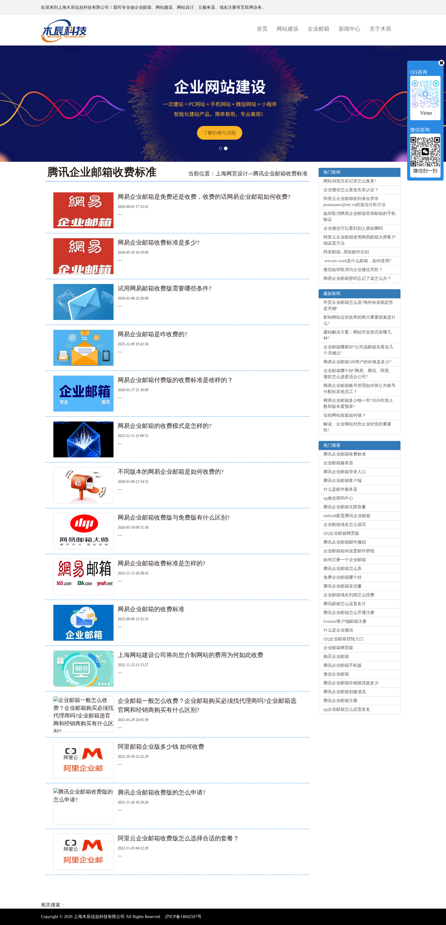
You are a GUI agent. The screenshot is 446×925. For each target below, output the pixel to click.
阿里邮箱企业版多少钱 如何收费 (161, 746)
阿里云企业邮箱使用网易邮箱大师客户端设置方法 (359, 240)
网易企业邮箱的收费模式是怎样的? (164, 425)
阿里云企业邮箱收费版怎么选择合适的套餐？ (178, 838)
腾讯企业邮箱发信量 (342, 586)
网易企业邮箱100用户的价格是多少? (357, 362)
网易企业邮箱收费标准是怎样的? (161, 563)
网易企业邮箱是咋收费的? (152, 334)
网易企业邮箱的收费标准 (151, 609)
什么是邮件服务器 (340, 489)
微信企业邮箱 (336, 674)
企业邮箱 (318, 29)
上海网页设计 (231, 174)
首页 (264, 28)
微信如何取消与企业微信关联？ (353, 269)
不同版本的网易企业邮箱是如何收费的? (171, 471)
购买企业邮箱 (336, 656)
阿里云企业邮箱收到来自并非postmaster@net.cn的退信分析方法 (354, 201)
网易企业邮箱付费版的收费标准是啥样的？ (175, 380)
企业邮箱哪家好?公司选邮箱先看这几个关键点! (358, 350)
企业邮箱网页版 (338, 647)
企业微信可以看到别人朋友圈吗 (353, 228)
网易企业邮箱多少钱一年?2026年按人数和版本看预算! (358, 403)
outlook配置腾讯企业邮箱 (346, 515)
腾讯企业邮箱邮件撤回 (344, 542)
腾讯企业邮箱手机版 (342, 665)
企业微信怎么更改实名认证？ (351, 190)
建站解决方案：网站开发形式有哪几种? (357, 335)
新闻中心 (349, 29)
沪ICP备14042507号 (183, 916)
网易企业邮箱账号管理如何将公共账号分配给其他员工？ (359, 388)
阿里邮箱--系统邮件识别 (346, 252)
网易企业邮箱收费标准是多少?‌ (158, 242)
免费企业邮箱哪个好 (342, 577)
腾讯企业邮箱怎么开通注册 (348, 612)
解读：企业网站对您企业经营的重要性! (357, 427)
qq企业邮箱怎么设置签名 (346, 709)
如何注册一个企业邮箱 (344, 559)
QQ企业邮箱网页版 (341, 533)
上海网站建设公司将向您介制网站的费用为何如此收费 (190, 655)
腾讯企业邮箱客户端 (342, 480)
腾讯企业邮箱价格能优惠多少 (351, 683)
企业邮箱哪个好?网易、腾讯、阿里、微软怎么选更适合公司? (358, 373)
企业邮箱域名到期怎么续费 (348, 595)
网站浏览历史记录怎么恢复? (349, 181)
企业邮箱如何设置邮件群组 (348, 551)
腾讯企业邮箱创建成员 (344, 692)
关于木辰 (380, 29)
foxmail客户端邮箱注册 (345, 621)
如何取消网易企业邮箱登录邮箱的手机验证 (359, 216)
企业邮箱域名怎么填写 (344, 524)
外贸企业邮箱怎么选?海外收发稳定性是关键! (358, 305)
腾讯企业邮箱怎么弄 (342, 568)
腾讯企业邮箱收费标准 (280, 174)
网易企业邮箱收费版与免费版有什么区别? (174, 517)
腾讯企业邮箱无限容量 (344, 507)
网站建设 (288, 29)
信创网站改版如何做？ (344, 415)
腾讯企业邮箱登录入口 (344, 471)
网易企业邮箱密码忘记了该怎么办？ (357, 278)
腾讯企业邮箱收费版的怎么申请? (161, 792)
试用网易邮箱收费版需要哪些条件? (164, 288)
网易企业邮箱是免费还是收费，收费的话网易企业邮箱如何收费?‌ (204, 196)
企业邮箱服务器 (338, 463)
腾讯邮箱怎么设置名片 (344, 603)
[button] (111, 104)
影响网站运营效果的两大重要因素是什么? (359, 320)
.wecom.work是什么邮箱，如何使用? (357, 261)
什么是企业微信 (338, 630)
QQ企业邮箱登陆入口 (343, 639)
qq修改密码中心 (338, 498)
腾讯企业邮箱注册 (340, 700)
